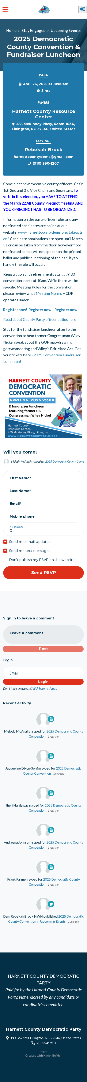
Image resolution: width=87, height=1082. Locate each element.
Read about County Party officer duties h (37, 319)
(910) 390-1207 (46, 163)
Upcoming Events (66, 30)
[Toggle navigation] (5, 9)
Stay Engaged (34, 30)
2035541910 (46, 1043)
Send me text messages (29, 551)
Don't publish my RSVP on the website (42, 560)
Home (11, 30)
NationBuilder (53, 1055)
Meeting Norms (49, 293)
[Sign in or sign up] (82, 9)
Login (43, 1051)
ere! (74, 319)
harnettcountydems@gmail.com (43, 157)
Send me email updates (29, 542)
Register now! (16, 309)
